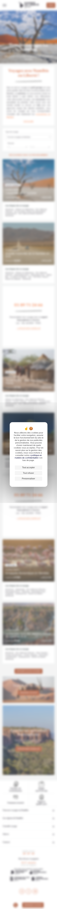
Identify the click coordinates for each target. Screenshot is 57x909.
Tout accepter (28, 467)
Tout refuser (28, 473)
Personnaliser (28, 478)
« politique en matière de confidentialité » (28, 456)
